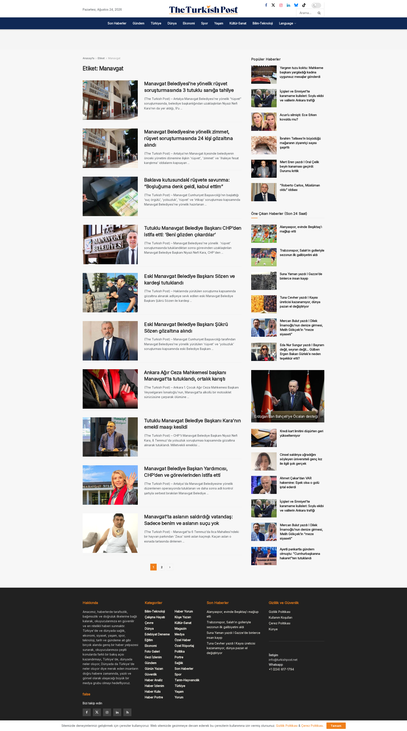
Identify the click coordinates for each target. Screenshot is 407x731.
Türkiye (156, 23)
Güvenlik (151, 674)
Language (286, 23)
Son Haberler (117, 23)
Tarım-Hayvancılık (187, 680)
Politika (180, 651)
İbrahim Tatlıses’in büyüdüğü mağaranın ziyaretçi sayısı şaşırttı (300, 142)
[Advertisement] (203, 38)
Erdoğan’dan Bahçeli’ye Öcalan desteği (286, 416)
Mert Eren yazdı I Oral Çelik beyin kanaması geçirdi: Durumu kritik (299, 166)
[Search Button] (320, 13)
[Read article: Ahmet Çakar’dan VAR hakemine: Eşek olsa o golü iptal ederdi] (264, 485)
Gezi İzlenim (153, 657)
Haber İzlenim (154, 686)
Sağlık (179, 663)
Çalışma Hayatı (155, 617)
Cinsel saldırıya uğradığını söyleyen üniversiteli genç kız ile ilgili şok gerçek (301, 459)
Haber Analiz (154, 680)
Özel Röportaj (184, 645)
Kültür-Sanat (238, 23)
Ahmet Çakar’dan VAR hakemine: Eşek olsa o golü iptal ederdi (299, 482)
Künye (273, 629)
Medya (179, 634)
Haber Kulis (153, 691)
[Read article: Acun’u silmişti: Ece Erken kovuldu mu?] (264, 122)
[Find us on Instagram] (281, 5)
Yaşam (218, 23)
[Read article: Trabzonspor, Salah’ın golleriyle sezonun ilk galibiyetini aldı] (264, 257)
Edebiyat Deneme (157, 634)
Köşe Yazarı (183, 617)
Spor (204, 23)
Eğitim (149, 640)
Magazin (181, 628)
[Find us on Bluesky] (296, 5)
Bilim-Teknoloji (263, 23)
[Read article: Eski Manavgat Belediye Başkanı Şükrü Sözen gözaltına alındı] (110, 341)
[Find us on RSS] (127, 712)
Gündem (138, 23)
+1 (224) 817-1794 (281, 669)
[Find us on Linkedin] (117, 712)
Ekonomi (189, 23)
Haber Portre (154, 697)
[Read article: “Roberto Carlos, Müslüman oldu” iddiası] (264, 192)
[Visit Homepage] (203, 10)
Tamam (336, 725)
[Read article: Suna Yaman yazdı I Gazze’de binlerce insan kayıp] (264, 281)
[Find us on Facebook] (266, 5)
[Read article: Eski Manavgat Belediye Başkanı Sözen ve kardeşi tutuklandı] (110, 292)
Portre (179, 657)
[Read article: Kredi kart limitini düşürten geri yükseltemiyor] (264, 438)
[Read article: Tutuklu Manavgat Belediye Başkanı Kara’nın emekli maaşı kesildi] (110, 437)
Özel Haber (183, 640)
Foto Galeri (152, 651)
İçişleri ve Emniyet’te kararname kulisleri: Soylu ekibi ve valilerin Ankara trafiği (302, 95)
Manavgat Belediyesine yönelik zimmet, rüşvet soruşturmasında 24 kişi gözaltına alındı (188, 138)
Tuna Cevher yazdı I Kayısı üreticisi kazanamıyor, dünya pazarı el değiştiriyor (300, 301)
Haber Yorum (184, 611)
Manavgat (114, 58)
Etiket (101, 58)
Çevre (149, 623)
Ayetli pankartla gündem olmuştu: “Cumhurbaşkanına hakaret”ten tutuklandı (300, 553)
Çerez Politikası (279, 623)
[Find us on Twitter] (273, 5)
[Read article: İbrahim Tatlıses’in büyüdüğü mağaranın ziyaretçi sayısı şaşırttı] (264, 145)
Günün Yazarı (154, 668)
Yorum (179, 697)
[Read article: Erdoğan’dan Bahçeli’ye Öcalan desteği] (287, 396)
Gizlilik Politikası (279, 612)
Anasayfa (88, 58)
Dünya (172, 23)
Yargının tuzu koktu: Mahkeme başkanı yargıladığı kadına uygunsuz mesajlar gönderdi (301, 72)
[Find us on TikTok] (304, 5)
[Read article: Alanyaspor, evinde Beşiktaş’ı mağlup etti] (264, 234)
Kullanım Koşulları (280, 617)
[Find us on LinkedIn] (288, 5)
